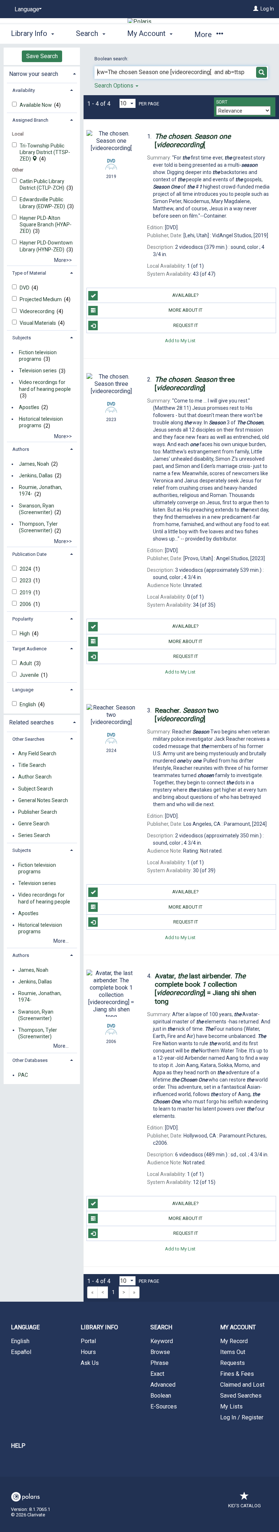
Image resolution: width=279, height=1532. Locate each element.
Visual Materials (38, 323)
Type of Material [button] (29, 273)
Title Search (32, 765)
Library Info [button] (30, 33)
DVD (25, 288)
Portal (88, 1341)
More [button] (204, 34)
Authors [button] (20, 449)
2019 (26, 592)
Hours (88, 1352)
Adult (26, 663)
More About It (185, 310)
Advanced (162, 1384)
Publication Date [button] (29, 554)
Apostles (29, 407)
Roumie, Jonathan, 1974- (40, 491)
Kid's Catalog (244, 1505)
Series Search (34, 835)
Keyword (161, 1341)
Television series (38, 371)
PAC (23, 1075)
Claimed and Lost (242, 1384)
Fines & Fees (237, 1373)
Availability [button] (23, 90)
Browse (160, 1352)
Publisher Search (37, 812)
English (28, 704)
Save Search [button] (42, 56)
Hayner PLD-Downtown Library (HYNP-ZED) (46, 246)
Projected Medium (41, 299)
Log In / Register (241, 1417)
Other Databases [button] (30, 1060)
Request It (185, 325)
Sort (221, 102)
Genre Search (33, 824)
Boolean (160, 1395)
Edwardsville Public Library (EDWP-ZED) (43, 203)
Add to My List (180, 340)
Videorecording (38, 311)
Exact (157, 1373)
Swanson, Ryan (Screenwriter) (36, 509)
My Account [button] (147, 33)
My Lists (231, 1406)
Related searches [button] (31, 722)
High (25, 633)
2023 (26, 580)
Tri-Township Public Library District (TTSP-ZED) (45, 152)
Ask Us (90, 1362)
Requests (232, 1362)
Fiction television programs (38, 355)
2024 (26, 569)
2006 (26, 604)
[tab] (42, 73)
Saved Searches (241, 1395)
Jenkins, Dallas (36, 475)
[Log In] (255, 9)
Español (21, 1352)
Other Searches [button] (28, 739)
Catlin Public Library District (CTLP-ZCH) (42, 184)
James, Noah (34, 464)
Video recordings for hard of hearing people (45, 386)
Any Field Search (37, 753)
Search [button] (88, 33)
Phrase (159, 1362)
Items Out (232, 1352)
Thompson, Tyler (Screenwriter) (38, 527)
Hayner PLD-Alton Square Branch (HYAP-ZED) (46, 224)
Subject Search (35, 789)
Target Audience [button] (29, 648)
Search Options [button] (114, 85)
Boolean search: (111, 58)
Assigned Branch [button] (30, 120)
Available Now (36, 105)
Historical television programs (41, 422)
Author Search (35, 777)
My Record (234, 1341)
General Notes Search (43, 800)
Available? (185, 295)
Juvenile (30, 675)
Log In (267, 9)
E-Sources (163, 1406)
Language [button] (22, 689)
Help (18, 1445)
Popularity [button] (22, 619)
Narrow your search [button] (33, 73)
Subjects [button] (21, 337)
